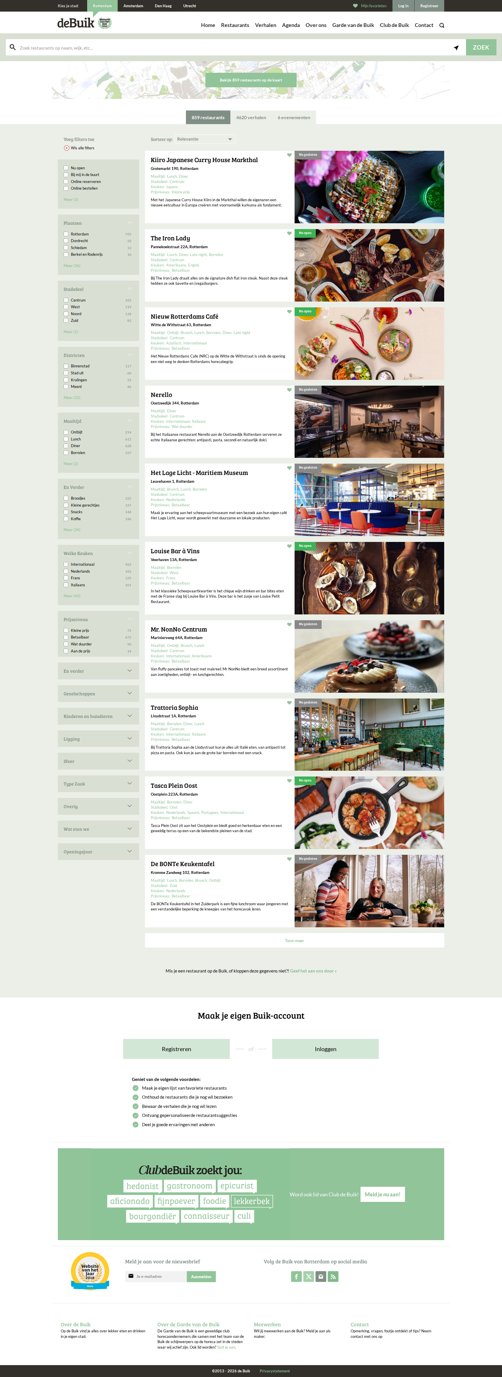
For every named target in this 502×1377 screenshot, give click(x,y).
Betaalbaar (101, 637)
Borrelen (101, 452)
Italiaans (101, 585)
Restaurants (235, 25)
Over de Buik (76, 1324)
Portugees (209, 812)
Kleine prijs (101, 630)
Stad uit (101, 373)
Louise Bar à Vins (175, 550)
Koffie (101, 518)
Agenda (291, 25)
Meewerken (267, 1324)
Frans (101, 578)
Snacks (101, 511)
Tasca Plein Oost (174, 785)
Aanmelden (201, 1276)
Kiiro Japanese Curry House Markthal (204, 159)
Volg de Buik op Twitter (308, 1276)
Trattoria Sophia (174, 707)
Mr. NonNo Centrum (179, 629)
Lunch (101, 439)
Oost (174, 807)
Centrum (101, 300)
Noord (101, 313)
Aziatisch (173, 343)
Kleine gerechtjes (101, 505)
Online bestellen (84, 188)
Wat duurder (101, 644)
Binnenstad (101, 366)
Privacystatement (275, 1371)
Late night (198, 254)
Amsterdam (133, 5)
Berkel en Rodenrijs (101, 254)
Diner (101, 445)
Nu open (78, 168)
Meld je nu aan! (383, 1194)
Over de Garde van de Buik (188, 1324)
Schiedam (101, 247)
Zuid (101, 320)
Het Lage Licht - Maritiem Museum (199, 472)
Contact (424, 25)
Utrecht (189, 5)
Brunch (186, 332)
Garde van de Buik (353, 25)
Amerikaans (176, 265)
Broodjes (101, 498)
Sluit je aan (226, 1347)
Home (208, 25)
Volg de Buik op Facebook (296, 1276)
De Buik (76, 23)
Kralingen (101, 380)
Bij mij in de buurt (85, 174)
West (101, 306)
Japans (172, 186)
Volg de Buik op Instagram (320, 1276)
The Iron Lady (170, 237)
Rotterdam (101, 234)
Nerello (161, 394)
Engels (193, 265)
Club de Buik (394, 25)
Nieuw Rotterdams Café (184, 316)
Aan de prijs (101, 651)
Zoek (481, 47)
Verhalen (265, 25)
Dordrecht (101, 240)
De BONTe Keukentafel (183, 863)
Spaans (193, 812)
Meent (101, 386)
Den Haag (163, 5)
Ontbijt (101, 432)
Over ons (316, 25)
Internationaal (101, 564)
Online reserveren (86, 181)
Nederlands (101, 571)
